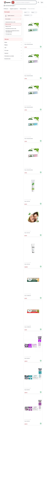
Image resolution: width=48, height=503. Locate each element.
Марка (33, 12)
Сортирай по (26, 15)
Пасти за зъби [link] (31, 8)
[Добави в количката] (41, 47)
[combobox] (24, 2)
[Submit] (13, 2)
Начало (6, 8)
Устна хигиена (23, 8)
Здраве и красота (14, 8)
